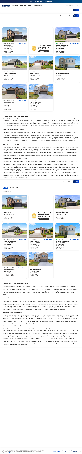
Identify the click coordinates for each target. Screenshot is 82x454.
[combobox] (71, 5)
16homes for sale (74, 43)
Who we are (15, 5)
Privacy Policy (9, 452)
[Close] (80, 451)
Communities (5, 20)
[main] (41, 231)
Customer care (38, 5)
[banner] (41, 1)
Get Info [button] (76, 10)
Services (30, 5)
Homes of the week (14, 20)
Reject (66, 451)
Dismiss (75, 451)
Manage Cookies (56, 451)
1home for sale (22, 72)
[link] (41, 48)
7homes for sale (22, 43)
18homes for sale (74, 72)
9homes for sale (48, 72)
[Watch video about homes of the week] (34, 48)
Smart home (22, 5)
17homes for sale (22, 100)
